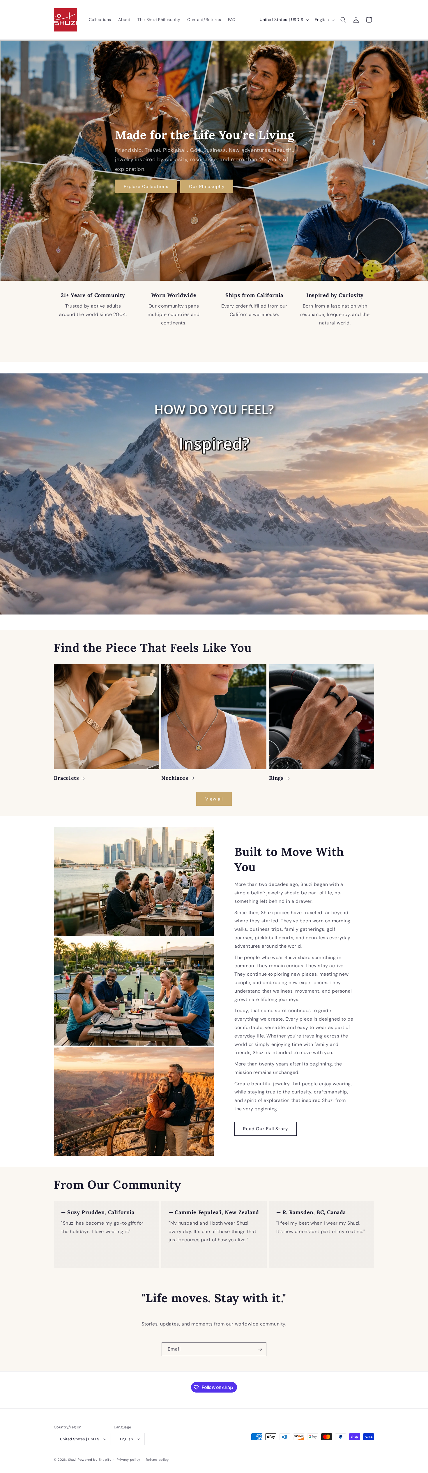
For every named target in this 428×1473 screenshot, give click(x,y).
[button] (343, 19)
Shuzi (72, 1459)
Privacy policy (128, 1459)
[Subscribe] (259, 1349)
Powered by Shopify (95, 1459)
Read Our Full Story (265, 1129)
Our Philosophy (206, 186)
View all (214, 799)
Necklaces (174, 777)
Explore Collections (146, 186)
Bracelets (66, 777)
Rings (276, 777)
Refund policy (157, 1459)
